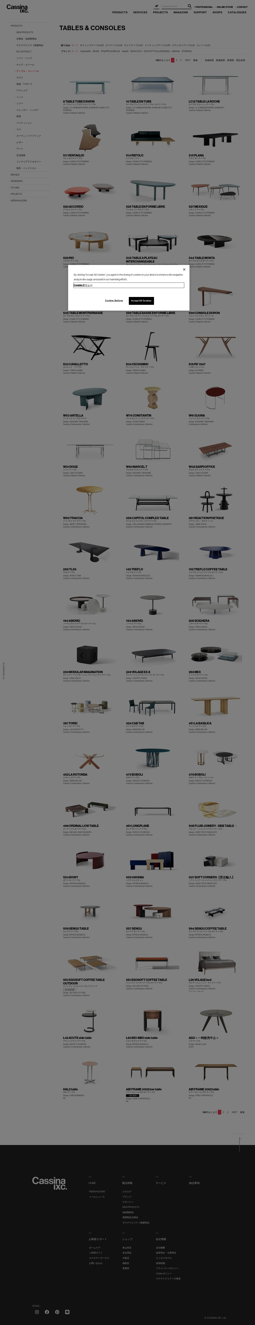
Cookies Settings (114, 300)
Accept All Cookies (141, 300)
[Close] (184, 269)
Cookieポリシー (83, 285)
